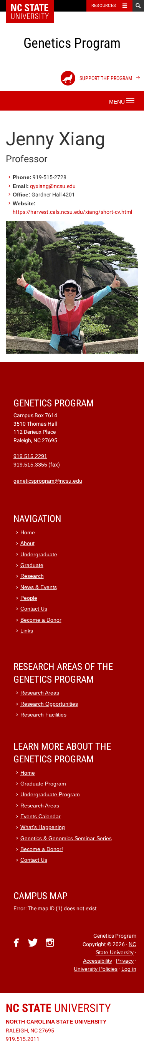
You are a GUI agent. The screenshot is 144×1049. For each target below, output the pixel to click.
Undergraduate (38, 554)
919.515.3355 (30, 465)
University (58, 1008)
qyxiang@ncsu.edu (53, 186)
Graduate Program (43, 784)
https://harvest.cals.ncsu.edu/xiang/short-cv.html (72, 212)
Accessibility (97, 961)
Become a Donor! (41, 849)
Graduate (31, 565)
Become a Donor (40, 620)
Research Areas (39, 693)
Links (26, 631)
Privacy (125, 961)
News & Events (38, 587)
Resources (103, 5)
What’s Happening (42, 827)
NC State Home (35, 6)
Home (27, 532)
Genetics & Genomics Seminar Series (66, 838)
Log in (128, 969)
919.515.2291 (30, 456)
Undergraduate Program (50, 794)
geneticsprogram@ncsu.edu (47, 481)
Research (32, 576)
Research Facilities (43, 715)
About (27, 543)
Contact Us (33, 609)
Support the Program (105, 78)
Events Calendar (40, 816)
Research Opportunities (49, 704)
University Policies (96, 969)
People (28, 598)
